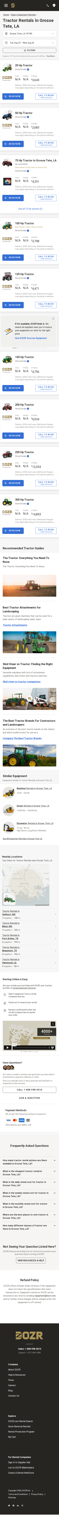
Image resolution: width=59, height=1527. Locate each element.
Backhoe (34, 788)
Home (6, 14)
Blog (10, 1390)
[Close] (53, 319)
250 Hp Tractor (24, 452)
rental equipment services (24, 988)
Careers (12, 1385)
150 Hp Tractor (24, 357)
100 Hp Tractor (24, 223)
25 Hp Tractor (24, 65)
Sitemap (12, 1497)
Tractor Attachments (15, 625)
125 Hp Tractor (24, 274)
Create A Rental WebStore (21, 1473)
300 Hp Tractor (24, 499)
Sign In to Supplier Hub (19, 1462)
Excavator (35, 823)
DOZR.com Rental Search (20, 1421)
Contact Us (13, 1395)
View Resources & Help (31, 1260)
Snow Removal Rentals (19, 1426)
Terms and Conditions (18, 1494)
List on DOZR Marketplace (21, 1467)
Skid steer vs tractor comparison (21, 681)
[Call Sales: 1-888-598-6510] (49, 5)
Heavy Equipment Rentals (23, 14)
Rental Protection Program (21, 1431)
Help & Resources (17, 1375)
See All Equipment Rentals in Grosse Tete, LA (22, 839)
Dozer (33, 806)
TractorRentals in (10, 913)
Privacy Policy (37, 1494)
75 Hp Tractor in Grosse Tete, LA (35, 160)
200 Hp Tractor (24, 404)
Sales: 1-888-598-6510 (29, 1349)
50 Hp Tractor (24, 113)
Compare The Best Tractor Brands (22, 738)
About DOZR (14, 1369)
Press (11, 1380)
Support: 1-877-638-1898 (30, 1353)
